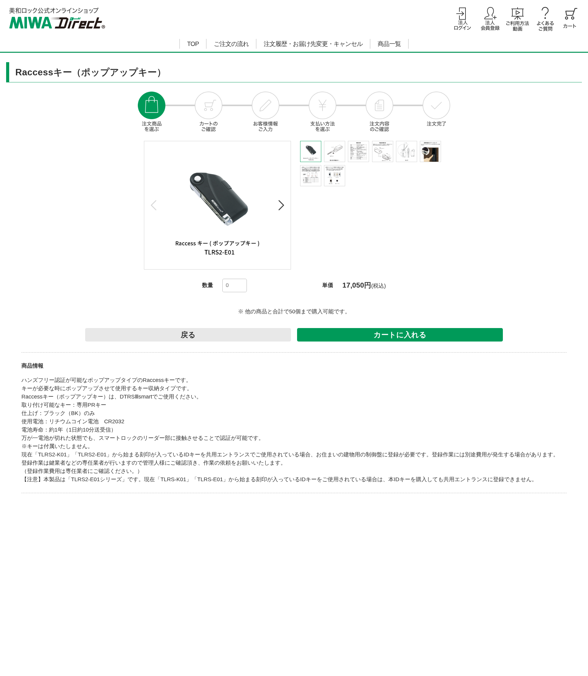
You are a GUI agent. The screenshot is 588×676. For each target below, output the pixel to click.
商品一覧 (389, 43)
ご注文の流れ (231, 43)
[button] (281, 205)
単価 (327, 285)
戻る (188, 334)
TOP (193, 43)
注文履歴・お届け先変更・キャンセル (313, 43)
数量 (207, 285)
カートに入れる (400, 334)
